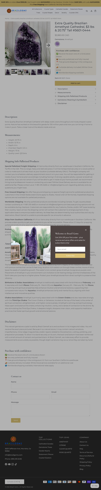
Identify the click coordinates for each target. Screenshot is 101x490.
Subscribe (70, 256)
